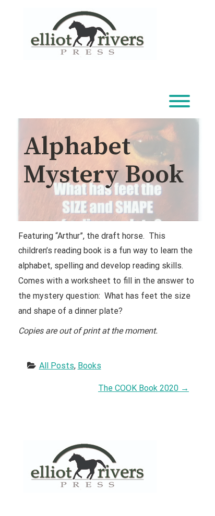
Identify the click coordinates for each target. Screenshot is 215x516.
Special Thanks (107, 417)
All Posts (56, 366)
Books (89, 366)
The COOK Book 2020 (143, 388)
